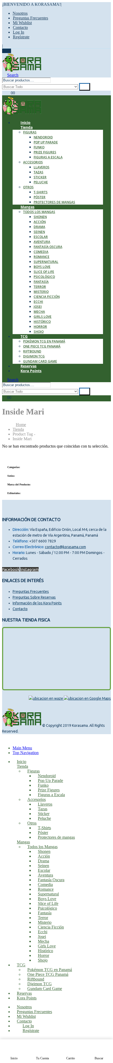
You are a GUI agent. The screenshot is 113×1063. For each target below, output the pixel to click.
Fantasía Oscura (48, 247)
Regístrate (21, 37)
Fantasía (41, 281)
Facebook (10, 569)
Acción (40, 222)
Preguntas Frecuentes (30, 18)
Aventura (42, 242)
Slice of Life (44, 271)
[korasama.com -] (22, 70)
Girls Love (43, 316)
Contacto (20, 27)
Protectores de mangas (54, 202)
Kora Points (31, 370)
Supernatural (46, 262)
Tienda (26, 127)
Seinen (39, 232)
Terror (40, 286)
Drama (39, 227)
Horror (40, 326)
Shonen (40, 217)
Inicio (21, 761)
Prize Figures (45, 152)
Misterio (41, 291)
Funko (39, 147)
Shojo (39, 331)
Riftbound (32, 351)
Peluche (41, 182)
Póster (39, 197)
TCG (24, 336)
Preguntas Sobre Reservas (34, 597)
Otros (28, 187)
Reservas (24, 993)
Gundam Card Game (44, 988)
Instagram (29, 569)
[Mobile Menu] (6, 51)
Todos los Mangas (39, 212)
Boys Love (42, 267)
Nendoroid (43, 137)
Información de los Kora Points (37, 603)
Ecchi (38, 301)
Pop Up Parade (46, 142)
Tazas (38, 172)
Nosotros (20, 13)
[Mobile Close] (5, 739)
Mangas (27, 206)
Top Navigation (26, 752)
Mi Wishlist (22, 22)
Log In (18, 32)
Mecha (39, 311)
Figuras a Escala (48, 157)
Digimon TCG (34, 356)
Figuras (30, 132)
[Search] (84, 87)
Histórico (42, 321)
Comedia (41, 252)
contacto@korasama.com (65, 547)
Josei (38, 306)
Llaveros (41, 167)
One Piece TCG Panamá (41, 346)
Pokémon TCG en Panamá (44, 341)
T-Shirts (41, 192)
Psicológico (44, 276)
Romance (41, 257)
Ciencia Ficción (47, 296)
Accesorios (33, 162)
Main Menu (22, 748)
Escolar (41, 237)
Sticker (40, 177)
